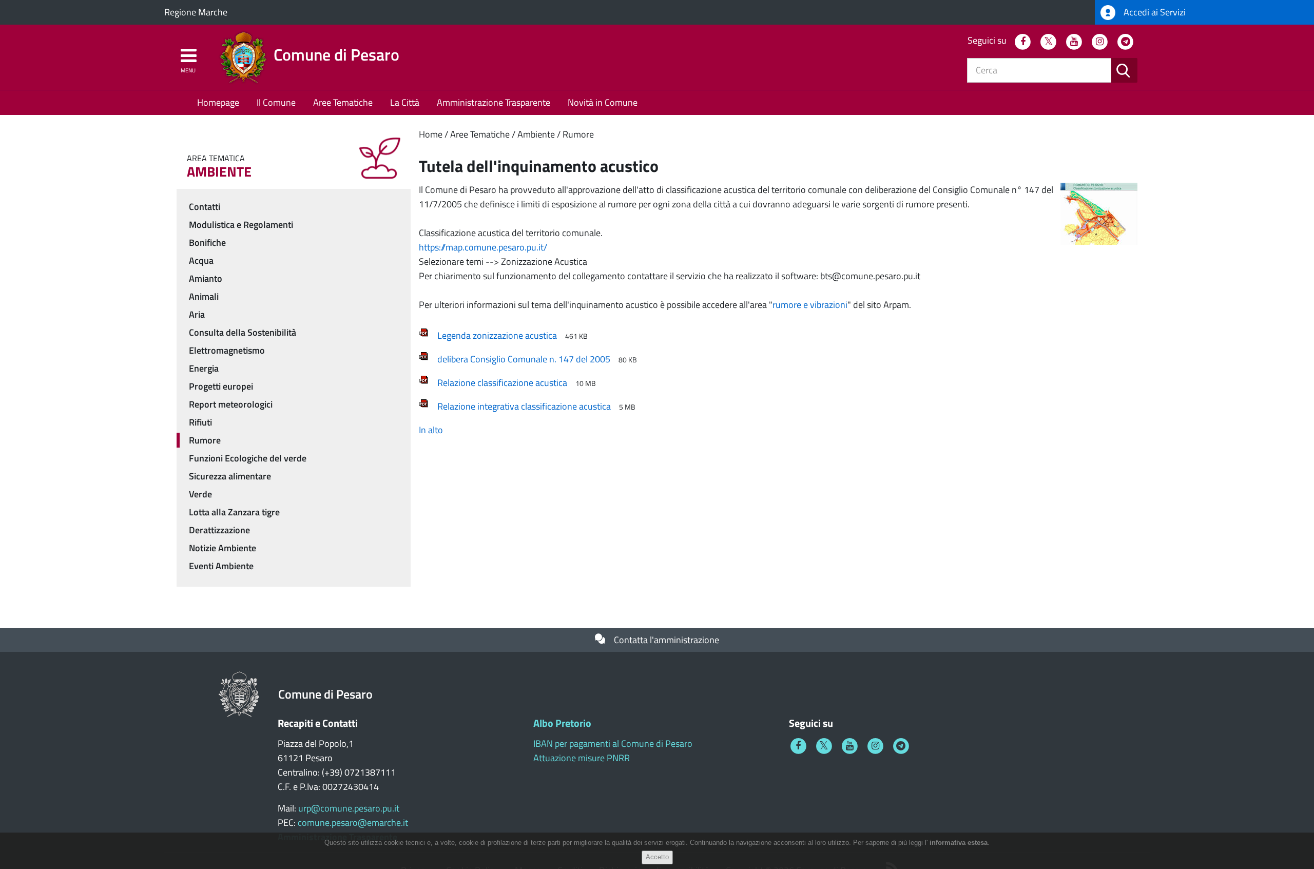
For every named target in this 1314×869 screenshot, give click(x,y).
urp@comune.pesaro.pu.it (348, 808)
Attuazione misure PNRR (581, 758)
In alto (431, 430)
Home (430, 134)
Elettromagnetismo (227, 350)
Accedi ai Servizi (1154, 12)
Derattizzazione (219, 530)
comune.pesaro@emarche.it (353, 822)
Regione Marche (195, 12)
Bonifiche (207, 242)
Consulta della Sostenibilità (242, 332)
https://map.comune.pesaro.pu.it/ (483, 247)
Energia (204, 368)
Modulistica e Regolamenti (241, 224)
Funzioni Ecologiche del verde (247, 458)
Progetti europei (221, 386)
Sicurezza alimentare (230, 476)
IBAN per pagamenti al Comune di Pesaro (612, 743)
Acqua (201, 260)
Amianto (205, 278)
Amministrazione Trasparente (493, 102)
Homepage (218, 102)
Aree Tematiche (343, 102)
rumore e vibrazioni (809, 305)
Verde (200, 494)
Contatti (204, 207)
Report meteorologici (231, 404)
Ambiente (536, 134)
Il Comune (276, 102)
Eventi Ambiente (221, 566)
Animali (204, 296)
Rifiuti (200, 422)
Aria (197, 314)
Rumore (578, 134)
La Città (404, 102)
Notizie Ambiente (222, 548)
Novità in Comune (602, 102)
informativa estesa (959, 842)
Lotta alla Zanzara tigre (234, 512)
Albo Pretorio (562, 723)
